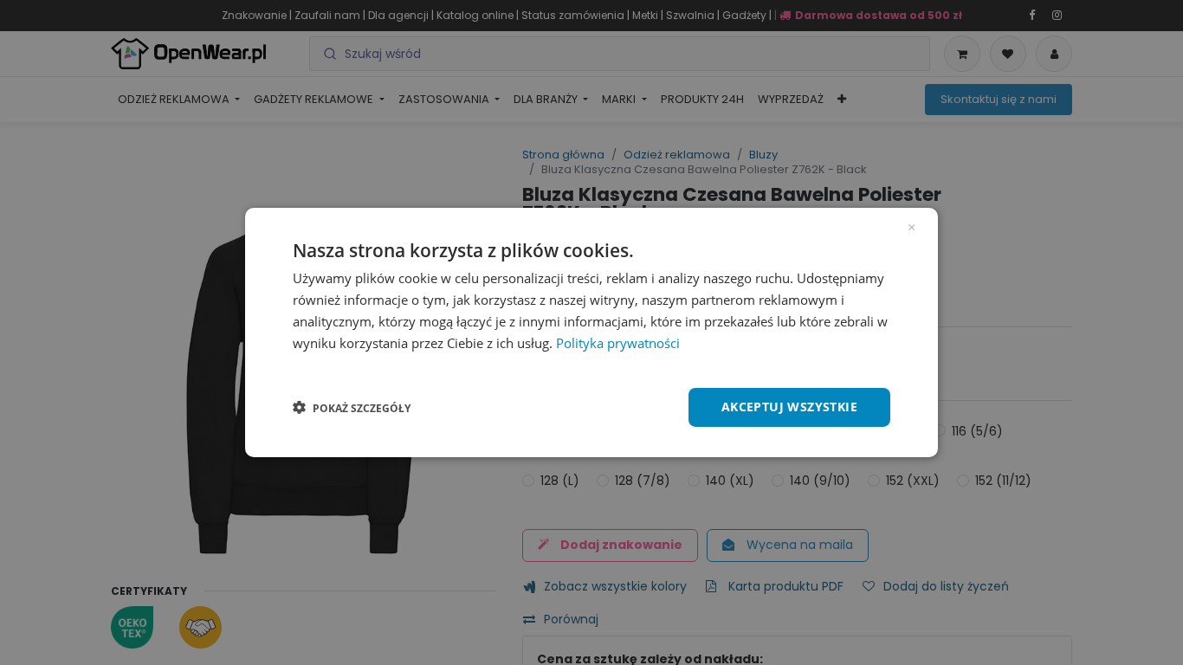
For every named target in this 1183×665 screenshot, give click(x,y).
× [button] (911, 226)
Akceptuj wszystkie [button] (789, 406)
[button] (351, 407)
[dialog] (591, 332)
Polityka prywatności (618, 343)
